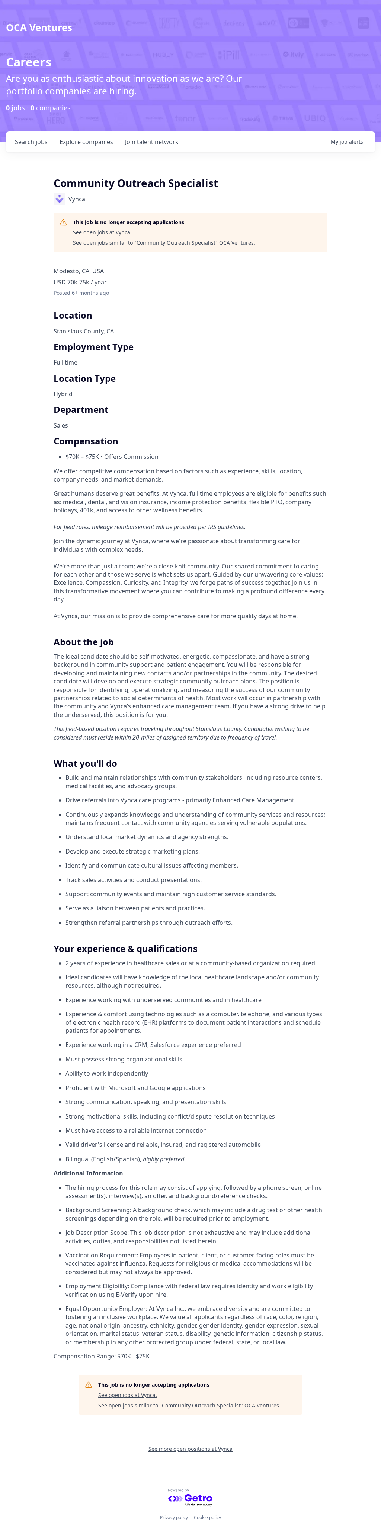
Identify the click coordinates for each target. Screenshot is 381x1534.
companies (86, 142)
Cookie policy (207, 1517)
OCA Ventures (39, 27)
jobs (31, 142)
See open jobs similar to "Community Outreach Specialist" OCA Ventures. (164, 242)
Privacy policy (174, 1517)
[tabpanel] (190, 948)
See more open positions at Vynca (190, 1448)
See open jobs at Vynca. (102, 232)
